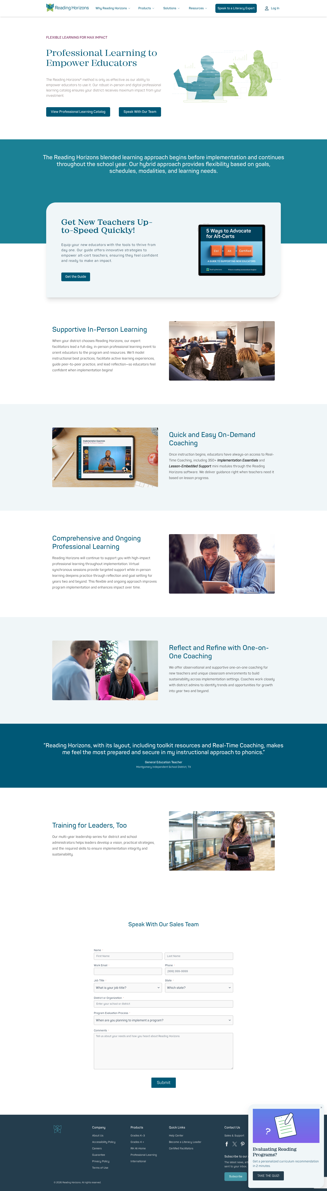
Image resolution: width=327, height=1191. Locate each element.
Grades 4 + (137, 1142)
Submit (163, 1082)
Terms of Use (100, 1167)
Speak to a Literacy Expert (236, 8)
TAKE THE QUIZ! (268, 1176)
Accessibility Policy (103, 1142)
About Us (97, 1135)
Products (144, 8)
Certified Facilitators (181, 1148)
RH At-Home (138, 1148)
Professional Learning (144, 1155)
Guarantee (98, 1155)
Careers (97, 1148)
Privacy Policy (100, 1161)
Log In (275, 8)
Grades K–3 (138, 1135)
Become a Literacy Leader (185, 1142)
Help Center (176, 1135)
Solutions (169, 8)
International (138, 1161)
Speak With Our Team (140, 112)
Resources (196, 8)
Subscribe (235, 1176)
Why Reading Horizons (111, 8)
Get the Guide (75, 277)
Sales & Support (234, 1135)
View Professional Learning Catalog (78, 112)
